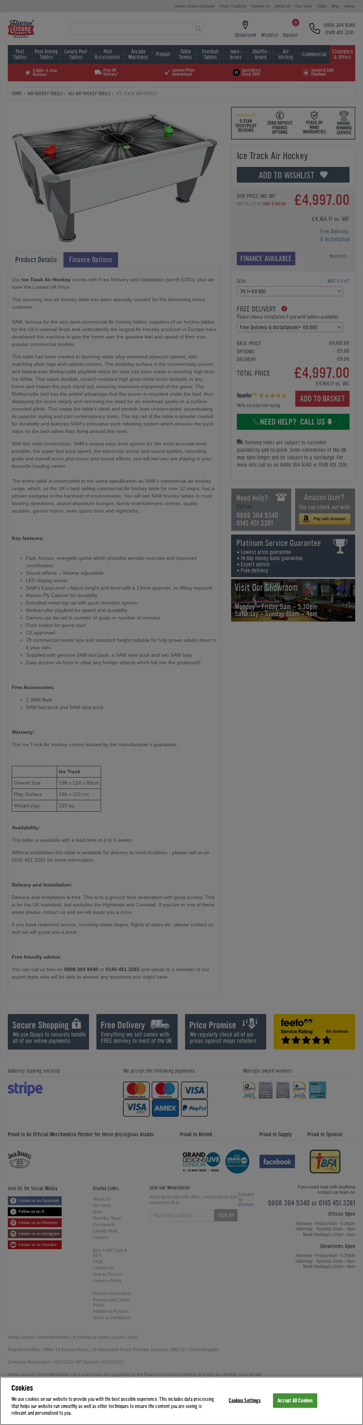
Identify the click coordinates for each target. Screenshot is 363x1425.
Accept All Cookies (295, 1400)
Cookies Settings (245, 1400)
